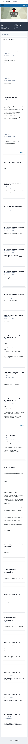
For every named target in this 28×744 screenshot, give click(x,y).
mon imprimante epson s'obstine (13, 315)
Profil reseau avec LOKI (10, 97)
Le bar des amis (8, 595)
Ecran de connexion (9, 435)
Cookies (17, 740)
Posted (9, 55)
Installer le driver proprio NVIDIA (13, 52)
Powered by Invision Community (14, 742)
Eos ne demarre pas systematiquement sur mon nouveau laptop (12, 571)
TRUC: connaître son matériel (12, 162)
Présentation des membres (10, 208)
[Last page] (26, 43)
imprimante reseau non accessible (14, 227)
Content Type (6, 34)
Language (11, 740)
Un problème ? (8, 53)
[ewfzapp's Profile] (14, 20)
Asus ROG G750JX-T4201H (12, 594)
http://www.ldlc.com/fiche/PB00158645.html (13, 700)
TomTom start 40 (9, 77)
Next (23, 43)
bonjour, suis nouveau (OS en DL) (13, 206)
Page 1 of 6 (14, 43)
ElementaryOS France (9, 2)
